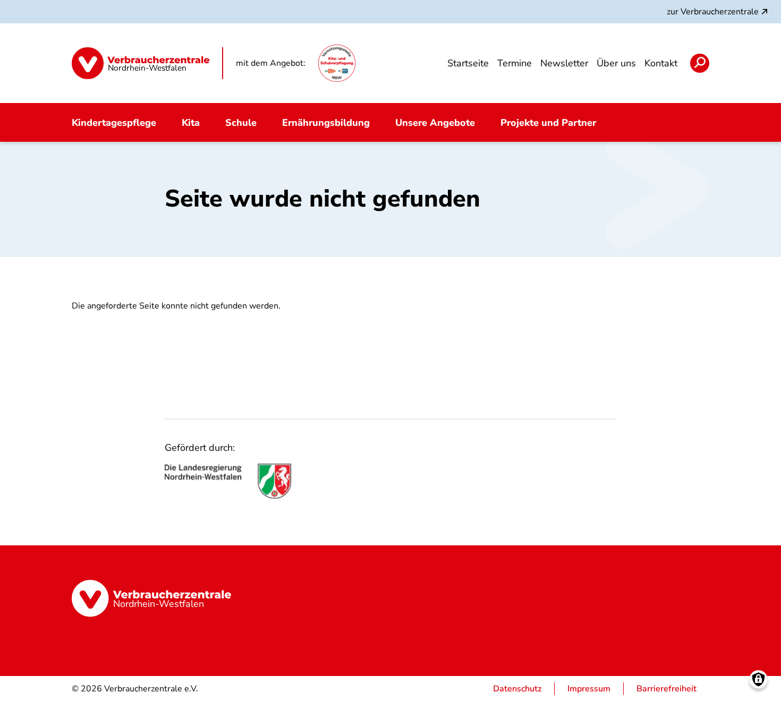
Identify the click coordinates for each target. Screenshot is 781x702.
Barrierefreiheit (666, 689)
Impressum (588, 689)
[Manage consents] (758, 679)
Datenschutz (517, 689)
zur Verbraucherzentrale (713, 12)
